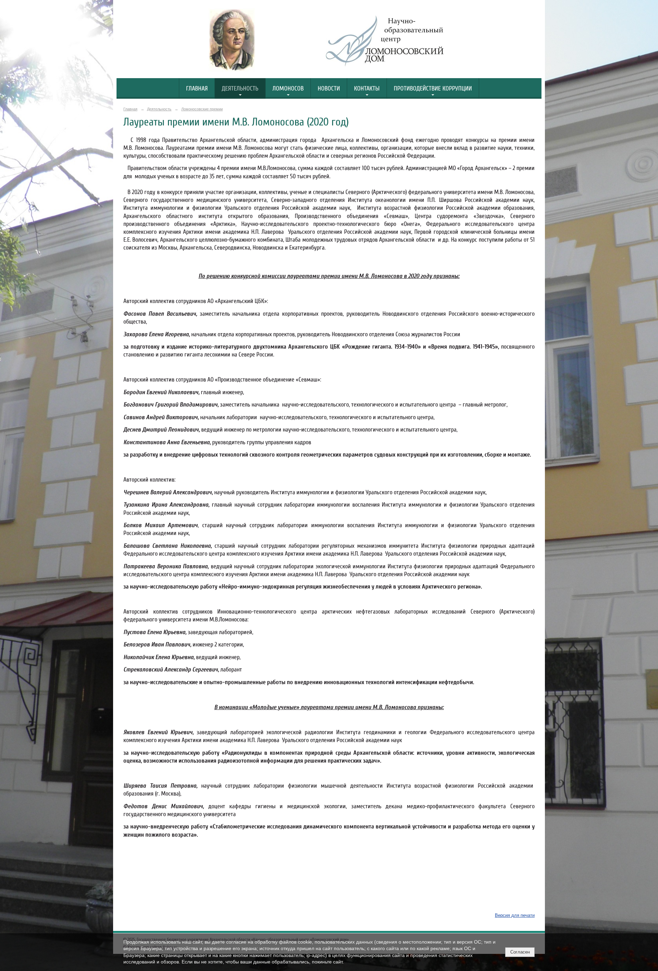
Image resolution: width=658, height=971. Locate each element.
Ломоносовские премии (202, 109)
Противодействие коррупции (433, 88)
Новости (329, 88)
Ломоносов (288, 88)
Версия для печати (515, 915)
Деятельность (240, 88)
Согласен (520, 952)
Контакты (367, 88)
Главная (197, 88)
